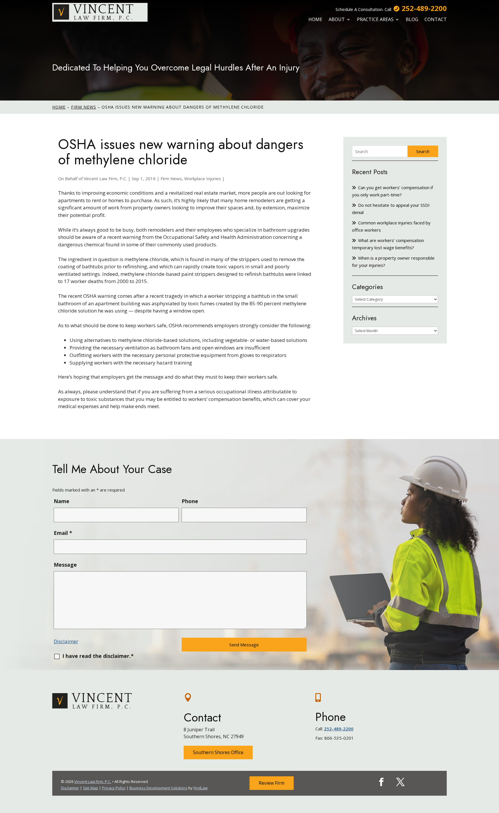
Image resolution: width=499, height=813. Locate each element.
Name (61, 501)
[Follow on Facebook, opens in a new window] (381, 782)
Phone (190, 501)
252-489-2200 (424, 8)
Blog (412, 19)
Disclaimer (66, 641)
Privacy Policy (114, 787)
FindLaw (200, 787)
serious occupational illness (230, 391)
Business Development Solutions (158, 787)
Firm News (171, 178)
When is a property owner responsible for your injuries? (393, 261)
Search (422, 151)
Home (315, 19)
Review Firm (271, 783)
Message (65, 564)
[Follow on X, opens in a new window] (400, 782)
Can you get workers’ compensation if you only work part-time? (392, 191)
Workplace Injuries (202, 178)
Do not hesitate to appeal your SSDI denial (391, 208)
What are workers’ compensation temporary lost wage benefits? (388, 243)
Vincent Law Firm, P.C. (105, 178)
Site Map (90, 787)
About (337, 19)
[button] (493, 771)
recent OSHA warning (92, 296)
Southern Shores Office (218, 752)
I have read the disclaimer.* (98, 655)
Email (63, 532)
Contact (435, 19)
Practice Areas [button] (375, 19)
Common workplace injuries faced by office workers (391, 226)
